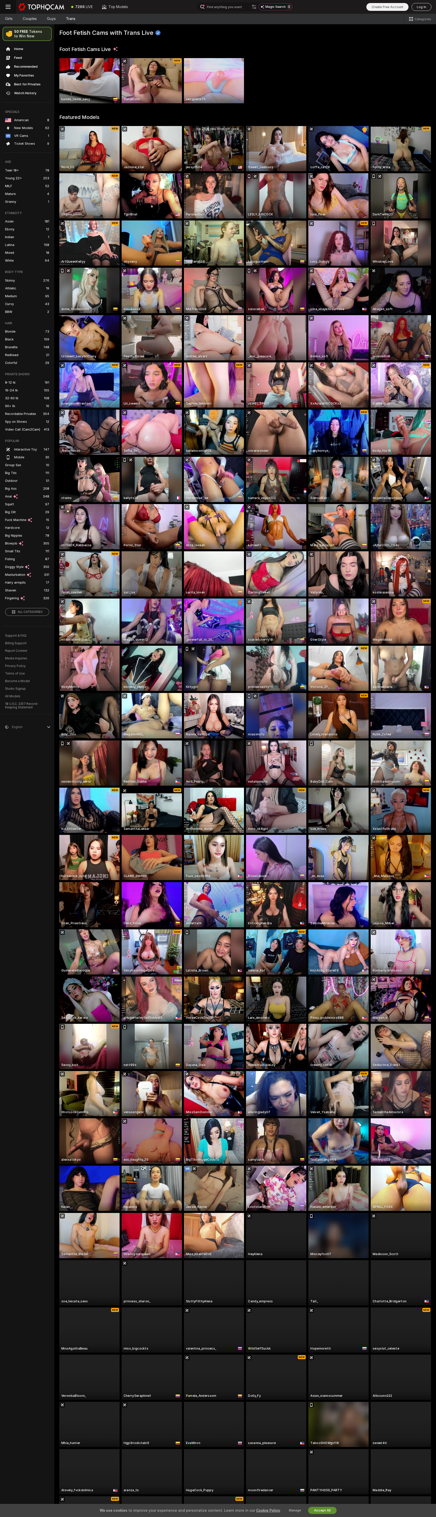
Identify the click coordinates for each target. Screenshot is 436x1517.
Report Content (16, 651)
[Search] (254, 6)
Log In (421, 7)
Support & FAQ (15, 635)
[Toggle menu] (8, 7)
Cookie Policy (268, 1510)
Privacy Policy (15, 666)
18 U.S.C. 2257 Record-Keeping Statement (22, 705)
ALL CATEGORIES (30, 612)
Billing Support (15, 643)
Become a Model (17, 681)
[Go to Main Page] (41, 7)
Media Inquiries (16, 658)
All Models (12, 696)
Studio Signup (15, 688)
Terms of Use (15, 673)
